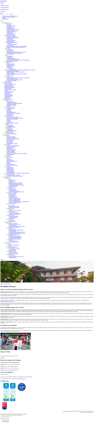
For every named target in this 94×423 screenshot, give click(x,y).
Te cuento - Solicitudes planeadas (15, 199)
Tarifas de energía (10, 56)
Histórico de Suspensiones (13, 253)
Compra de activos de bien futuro (15, 213)
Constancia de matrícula (13, 217)
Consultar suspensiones (13, 252)
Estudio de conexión (10, 72)
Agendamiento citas (12, 221)
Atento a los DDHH (10, 154)
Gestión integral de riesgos (11, 149)
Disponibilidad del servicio (13, 216)
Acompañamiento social (11, 126)
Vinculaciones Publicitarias (11, 133)
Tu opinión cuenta (12, 249)
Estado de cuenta (12, 218)
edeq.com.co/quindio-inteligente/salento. (7, 301)
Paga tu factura (9, 50)
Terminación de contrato (13, 185)
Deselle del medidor (12, 231)
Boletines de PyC (8, 98)
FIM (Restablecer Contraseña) (12, 143)
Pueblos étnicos (9, 121)
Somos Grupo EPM (10, 160)
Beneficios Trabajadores (11, 136)
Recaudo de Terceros (10, 34)
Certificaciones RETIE (11, 27)
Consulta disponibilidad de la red (14, 235)
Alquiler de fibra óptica (11, 30)
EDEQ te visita (9, 124)
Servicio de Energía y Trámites (10, 35)
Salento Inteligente (10, 115)
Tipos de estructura (12, 68)
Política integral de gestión (11, 146)
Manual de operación (10, 65)
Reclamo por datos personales (14, 207)
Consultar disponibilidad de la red (12, 70)
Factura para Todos (10, 54)
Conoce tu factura (10, 49)
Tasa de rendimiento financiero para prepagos (15, 79)
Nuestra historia (9, 157)
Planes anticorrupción (10, 164)
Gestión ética (9, 155)
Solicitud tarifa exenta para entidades (15, 183)
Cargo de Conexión (10, 45)
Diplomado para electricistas (12, 104)
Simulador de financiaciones (14, 244)
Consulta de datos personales (14, 206)
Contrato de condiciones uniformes (13, 37)
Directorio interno (10, 168)
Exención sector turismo (11, 40)
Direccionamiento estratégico (12, 161)
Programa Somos (10, 32)
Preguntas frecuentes (10, 74)
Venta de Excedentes (8, 96)
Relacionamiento (10, 148)
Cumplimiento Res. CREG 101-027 (13, 59)
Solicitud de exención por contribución (15, 182)
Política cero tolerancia (11, 151)
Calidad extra (9, 66)
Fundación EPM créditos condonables (13, 113)
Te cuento (6, 90)
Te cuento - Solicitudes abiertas (14, 200)
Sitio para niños (9, 142)
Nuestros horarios (10, 167)
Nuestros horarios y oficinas (12, 36)
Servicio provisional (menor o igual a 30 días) (17, 226)
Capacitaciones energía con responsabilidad (14, 103)
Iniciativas (8, 163)
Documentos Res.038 (10, 172)
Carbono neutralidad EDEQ (12, 130)
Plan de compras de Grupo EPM (10, 89)
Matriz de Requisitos (10, 41)
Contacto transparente (8, 94)
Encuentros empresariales (11, 105)
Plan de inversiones (10, 171)
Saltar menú (2, 1)
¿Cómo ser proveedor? (9, 83)
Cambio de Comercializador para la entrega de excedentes (17, 73)
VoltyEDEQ (2, 357)
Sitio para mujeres (10, 141)
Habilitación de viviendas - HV (14, 227)
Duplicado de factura (12, 180)
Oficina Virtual (11, 220)
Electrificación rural (10, 108)
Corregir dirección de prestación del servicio (16, 191)
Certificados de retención (13, 197)
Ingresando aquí (23, 378)
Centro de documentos (13, 44)
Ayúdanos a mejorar (12, 250)
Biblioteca (8, 110)
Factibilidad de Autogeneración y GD (15, 236)
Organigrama (9, 159)
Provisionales (9, 43)
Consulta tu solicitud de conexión (15, 238)
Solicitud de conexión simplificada (15, 237)
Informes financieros (10, 147)
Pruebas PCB (9, 26)
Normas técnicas (10, 67)
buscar (12, 14)
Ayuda (8, 75)
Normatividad (7, 93)
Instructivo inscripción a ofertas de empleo (16, 256)
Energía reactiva (10, 39)
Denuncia (10, 209)
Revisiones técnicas (12, 229)
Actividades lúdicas (10, 125)
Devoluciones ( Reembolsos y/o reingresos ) (16, 184)
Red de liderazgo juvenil (11, 112)
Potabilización (9, 109)
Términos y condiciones (4, 418)
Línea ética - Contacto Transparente (13, 145)
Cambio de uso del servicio (13, 190)
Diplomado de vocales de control (12, 117)
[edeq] (1, 20)
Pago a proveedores (8, 92)
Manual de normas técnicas (9, 91)
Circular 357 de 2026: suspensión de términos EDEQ (16, 47)
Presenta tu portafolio (8, 85)
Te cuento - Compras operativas (14, 198)
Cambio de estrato (12, 188)
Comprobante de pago (13, 196)
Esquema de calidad (10, 38)
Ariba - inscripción (12, 203)
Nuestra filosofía (10, 128)
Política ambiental (10, 129)
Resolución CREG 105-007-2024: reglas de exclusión (16, 52)
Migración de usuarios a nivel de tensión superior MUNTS (17, 46)
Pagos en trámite (12, 195)
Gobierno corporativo (10, 169)
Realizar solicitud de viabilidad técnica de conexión (16, 71)
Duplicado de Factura (10, 51)
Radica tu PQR (11, 205)
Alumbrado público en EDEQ (12, 31)
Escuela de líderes (10, 101)
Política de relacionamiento (9, 86)
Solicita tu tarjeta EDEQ (13, 212)
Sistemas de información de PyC (10, 84)
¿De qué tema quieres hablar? (14, 248)
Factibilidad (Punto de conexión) (14, 224)
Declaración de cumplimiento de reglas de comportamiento (17, 153)
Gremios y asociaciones (11, 150)
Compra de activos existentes (14, 214)
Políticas (8, 162)
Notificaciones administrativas (12, 42)
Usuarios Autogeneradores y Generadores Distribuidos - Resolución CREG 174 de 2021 (20, 69)
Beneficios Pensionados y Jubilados (13, 138)
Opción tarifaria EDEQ (11, 58)
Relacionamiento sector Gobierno (12, 122)
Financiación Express (12, 186)
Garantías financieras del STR (12, 78)
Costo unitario (9, 57)
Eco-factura (11, 181)
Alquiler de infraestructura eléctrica (13, 29)
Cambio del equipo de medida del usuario (16, 230)
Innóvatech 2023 (10, 114)
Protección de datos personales (12, 165)
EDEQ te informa (8, 81)
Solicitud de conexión (13, 225)
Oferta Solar (9, 24)
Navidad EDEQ (10, 140)
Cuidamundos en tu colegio (11, 102)
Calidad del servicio (10, 64)
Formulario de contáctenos (13, 246)
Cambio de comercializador (11, 80)
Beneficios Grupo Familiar (11, 137)
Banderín (8, 106)
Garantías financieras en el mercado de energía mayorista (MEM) (18, 77)
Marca (8, 158)
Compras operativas (8, 88)
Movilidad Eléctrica (10, 28)
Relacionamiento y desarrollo (10, 87)
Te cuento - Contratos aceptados (14, 202)
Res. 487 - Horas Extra (11, 139)
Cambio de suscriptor (12, 189)
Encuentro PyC (7, 97)
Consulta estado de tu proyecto (14, 241)
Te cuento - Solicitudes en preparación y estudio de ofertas (19, 201)
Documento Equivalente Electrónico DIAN (14, 53)
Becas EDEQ (9, 111)
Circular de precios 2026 (11, 33)
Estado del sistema (10, 170)
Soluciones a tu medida (11, 25)
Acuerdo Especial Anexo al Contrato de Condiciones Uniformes (18, 173)
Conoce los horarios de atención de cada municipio (9, 369)
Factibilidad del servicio (13, 240)
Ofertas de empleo (12, 255)
